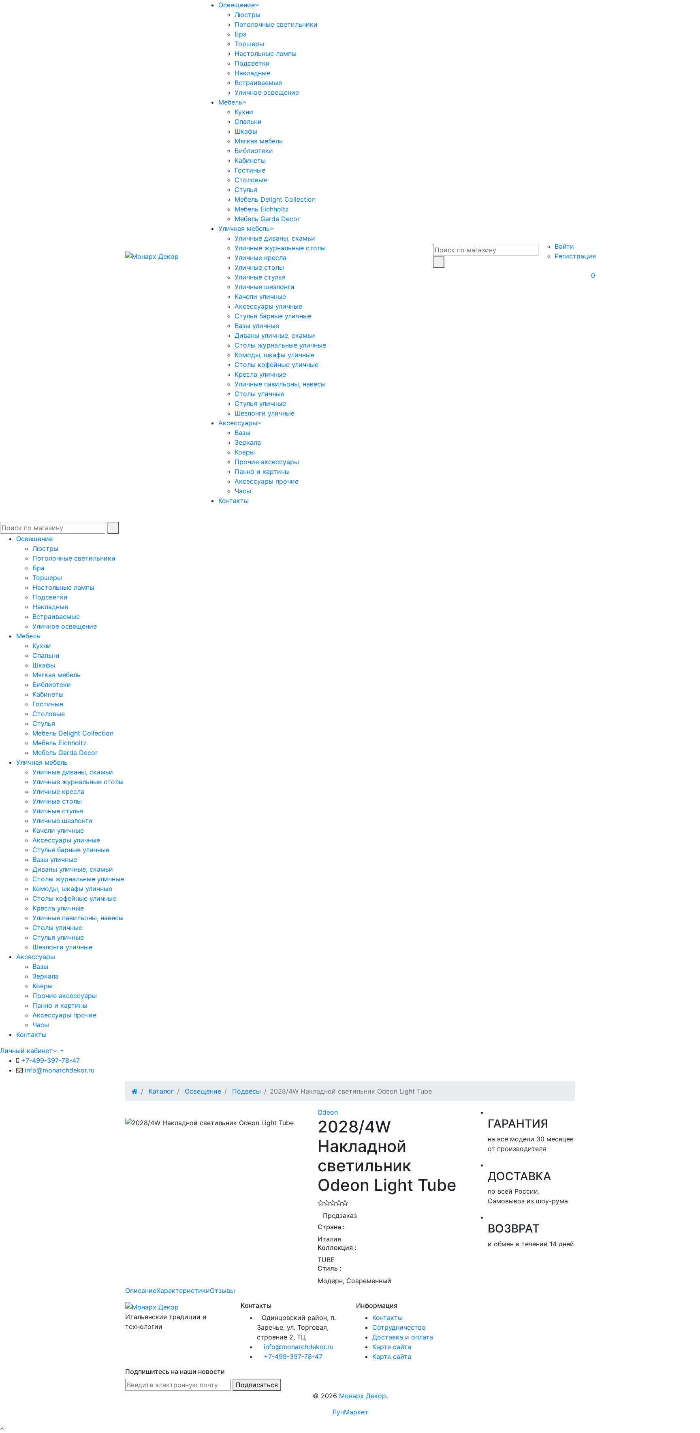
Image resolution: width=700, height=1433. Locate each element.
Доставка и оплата (402, 1337)
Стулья (246, 190)
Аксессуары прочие (267, 481)
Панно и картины (262, 471)
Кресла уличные (260, 374)
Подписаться (257, 1385)
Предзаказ (340, 1215)
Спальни (248, 121)
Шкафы (246, 131)
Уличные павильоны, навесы (280, 384)
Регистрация (575, 256)
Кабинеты (250, 160)
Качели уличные (260, 296)
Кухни (244, 112)
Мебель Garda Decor (267, 219)
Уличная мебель (244, 228)
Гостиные (250, 170)
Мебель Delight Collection (275, 199)
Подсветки (252, 63)
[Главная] (135, 1091)
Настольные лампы (266, 53)
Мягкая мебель (259, 141)
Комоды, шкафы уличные (274, 355)
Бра (241, 34)
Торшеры (249, 44)
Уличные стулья (260, 277)
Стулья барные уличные (273, 316)
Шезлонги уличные (265, 413)
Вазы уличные (257, 326)
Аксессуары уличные (268, 306)
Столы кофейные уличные (276, 364)
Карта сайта (391, 1347)
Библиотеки (254, 151)
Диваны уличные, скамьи (275, 335)
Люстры (247, 15)
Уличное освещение (267, 92)
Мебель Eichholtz (262, 209)
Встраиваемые (258, 83)
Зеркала (248, 442)
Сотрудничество (399, 1327)
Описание (140, 1290)
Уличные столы (259, 267)
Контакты (233, 501)
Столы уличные (259, 394)
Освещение (236, 5)
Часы (243, 491)
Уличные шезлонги (265, 287)
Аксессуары (237, 423)
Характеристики (183, 1290)
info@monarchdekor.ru (59, 1070)
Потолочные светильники (276, 24)
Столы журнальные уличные (280, 345)
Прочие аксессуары (267, 462)
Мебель (230, 102)
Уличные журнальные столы (280, 248)
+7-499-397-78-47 (50, 1060)
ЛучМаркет (350, 1412)
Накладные (252, 73)
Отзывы (222, 1290)
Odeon (328, 1112)
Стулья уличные (260, 403)
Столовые (251, 180)
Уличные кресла (260, 258)
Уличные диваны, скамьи (275, 238)
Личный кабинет (26, 1051)
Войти (564, 246)
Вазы (242, 433)
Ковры (245, 452)
